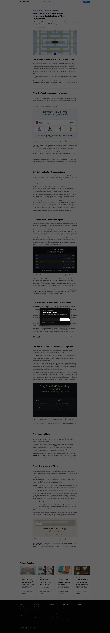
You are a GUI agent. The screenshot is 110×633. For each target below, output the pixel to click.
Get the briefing (64, 319)
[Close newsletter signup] (68, 310)
